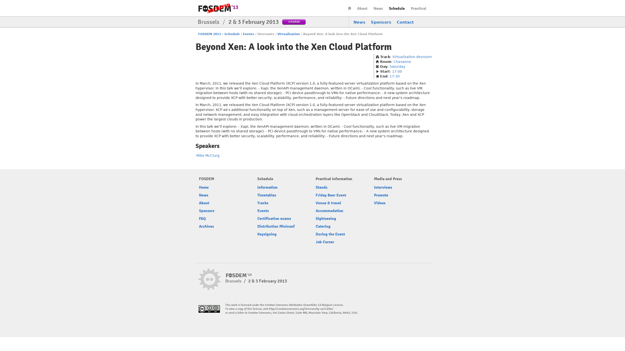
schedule (294, 21)
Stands (321, 187)
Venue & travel (328, 203)
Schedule (397, 8)
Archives (206, 226)
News (378, 8)
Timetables (266, 195)
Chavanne (402, 62)
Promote (381, 195)
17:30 (395, 76)
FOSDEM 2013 (209, 34)
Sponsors (381, 22)
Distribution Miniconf (276, 226)
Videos (379, 203)
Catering (323, 226)
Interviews (383, 187)
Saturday (397, 66)
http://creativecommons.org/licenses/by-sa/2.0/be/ (301, 309)
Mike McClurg (207, 155)
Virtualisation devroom (412, 57)
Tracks (262, 203)
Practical (418, 8)
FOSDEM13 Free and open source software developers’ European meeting (218, 8)
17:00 (397, 71)
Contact (405, 22)
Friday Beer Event (331, 195)
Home (350, 8)
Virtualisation (288, 34)
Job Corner (325, 242)
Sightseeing (326, 218)
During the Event (330, 234)
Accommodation (329, 210)
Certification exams (274, 218)
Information (267, 187)
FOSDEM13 (239, 275)
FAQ (202, 218)
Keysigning (267, 234)
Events (248, 34)
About (362, 8)
